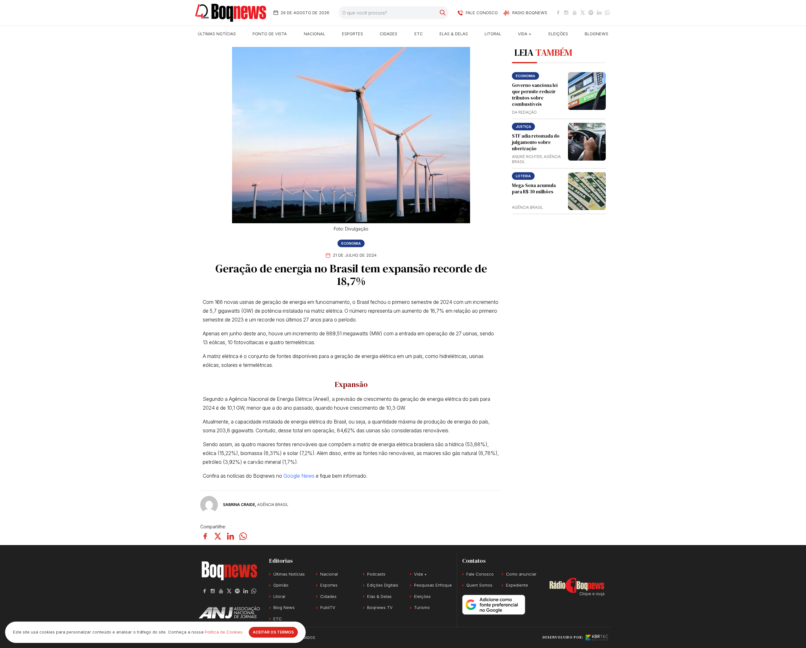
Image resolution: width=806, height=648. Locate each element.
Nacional (314, 33)
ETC (418, 33)
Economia (351, 243)
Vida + (524, 33)
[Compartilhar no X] (218, 536)
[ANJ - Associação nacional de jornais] (229, 612)
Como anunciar (521, 574)
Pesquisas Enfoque (433, 585)
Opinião (280, 585)
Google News (299, 476)
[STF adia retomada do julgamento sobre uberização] (587, 142)
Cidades (388, 33)
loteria (523, 176)
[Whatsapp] (607, 12)
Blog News (284, 607)
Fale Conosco (480, 574)
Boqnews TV (380, 607)
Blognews (596, 33)
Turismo (422, 607)
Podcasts (376, 574)
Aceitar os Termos (273, 632)
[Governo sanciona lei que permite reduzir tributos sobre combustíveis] (587, 91)
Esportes (352, 33)
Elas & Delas (454, 33)
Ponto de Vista (270, 33)
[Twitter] (582, 12)
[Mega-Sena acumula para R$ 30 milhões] (587, 191)
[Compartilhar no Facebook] (205, 536)
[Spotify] (590, 12)
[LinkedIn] (599, 12)
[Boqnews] (230, 13)
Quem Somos (479, 585)
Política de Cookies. (224, 631)
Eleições (558, 33)
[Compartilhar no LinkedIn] (230, 536)
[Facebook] (558, 12)
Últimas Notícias (217, 33)
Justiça (523, 126)
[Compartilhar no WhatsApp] (243, 536)
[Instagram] (566, 12)
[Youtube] (574, 12)
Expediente (517, 585)
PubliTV (327, 607)
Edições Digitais (382, 585)
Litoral (493, 33)
